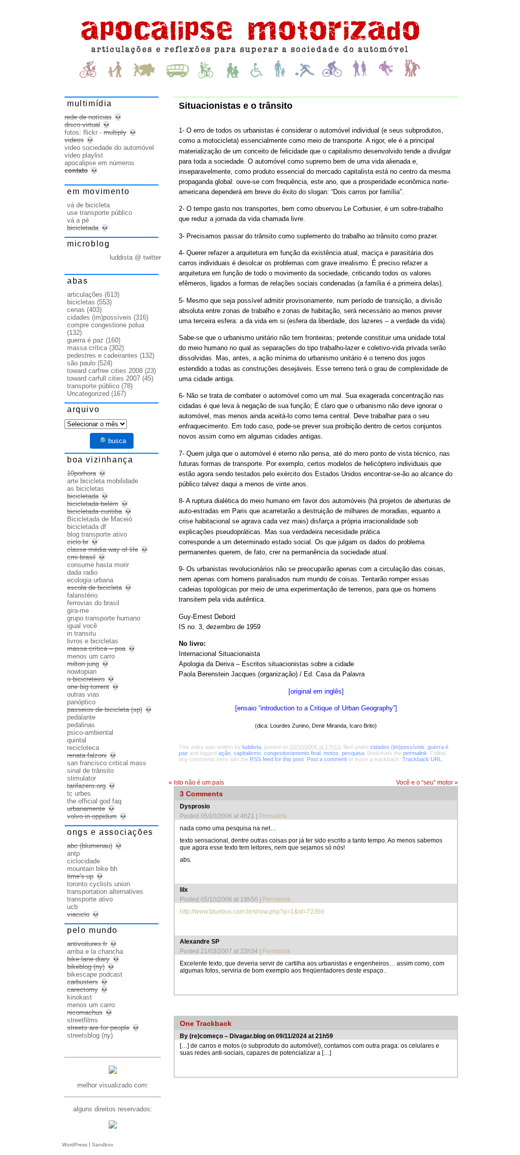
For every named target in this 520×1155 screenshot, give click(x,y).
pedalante (81, 717)
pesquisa (353, 753)
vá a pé (78, 220)
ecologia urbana (90, 580)
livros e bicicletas (92, 641)
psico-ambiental (90, 732)
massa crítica (87, 348)
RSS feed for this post (277, 759)
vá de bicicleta (88, 205)
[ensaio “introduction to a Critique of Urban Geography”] (316, 708)
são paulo (81, 363)
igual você (82, 626)
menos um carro (91, 656)
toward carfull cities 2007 (103, 378)
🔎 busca (112, 441)
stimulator (81, 778)
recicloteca (83, 748)
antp (73, 853)
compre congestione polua (105, 325)
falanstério (82, 595)
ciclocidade (83, 861)
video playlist (83, 155)
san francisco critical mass (106, 763)
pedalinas (81, 725)
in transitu (81, 633)
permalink (415, 753)
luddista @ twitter (135, 257)
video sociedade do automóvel (109, 147)
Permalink (273, 816)
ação (224, 753)
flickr (90, 132)
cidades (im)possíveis (397, 747)
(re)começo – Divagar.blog (227, 1036)
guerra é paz (85, 340)
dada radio (82, 572)
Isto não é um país (196, 782)
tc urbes (79, 793)
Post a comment (327, 759)
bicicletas (81, 302)
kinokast (79, 997)
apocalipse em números (99, 163)
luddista (251, 747)
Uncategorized (88, 393)
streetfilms (82, 1020)
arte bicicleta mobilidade (102, 481)
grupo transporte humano (103, 618)
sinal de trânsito (90, 770)
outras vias (83, 694)
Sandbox (102, 1144)
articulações (85, 294)
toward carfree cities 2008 (105, 370)
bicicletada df (86, 526)
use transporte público (99, 212)
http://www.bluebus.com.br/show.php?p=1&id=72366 (252, 911)
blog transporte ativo (97, 534)
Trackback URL (422, 759)
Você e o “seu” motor (427, 782)
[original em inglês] (316, 691)
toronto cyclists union (98, 884)
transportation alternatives (105, 891)
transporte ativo (90, 899)
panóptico (81, 702)
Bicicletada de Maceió (99, 519)
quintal (76, 740)
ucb (72, 907)
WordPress (74, 1144)
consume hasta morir (98, 565)
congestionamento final (292, 753)
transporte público (93, 386)
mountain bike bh (92, 868)
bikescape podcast (94, 974)
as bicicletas (85, 488)
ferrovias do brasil (93, 603)
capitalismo (247, 753)
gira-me (78, 610)
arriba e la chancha (95, 951)
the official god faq (94, 801)
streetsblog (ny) (90, 1035)
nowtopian (81, 671)
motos (331, 753)
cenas (76, 310)
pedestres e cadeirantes (102, 355)
